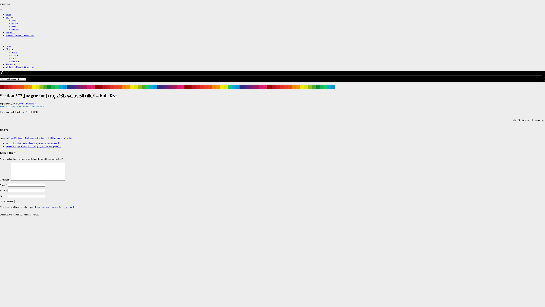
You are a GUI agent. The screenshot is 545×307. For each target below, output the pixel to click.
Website (3, 195)
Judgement (33, 137)
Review (14, 23)
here (22, 111)
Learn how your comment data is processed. (54, 207)
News (33, 103)
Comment (5, 179)
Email (3, 190)
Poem (13, 26)
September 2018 (45, 137)
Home (8, 14)
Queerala (21, 103)
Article (14, 20)
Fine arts (15, 29)
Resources (10, 32)
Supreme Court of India (63, 137)
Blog (8, 17)
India (28, 103)
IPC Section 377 (20, 137)
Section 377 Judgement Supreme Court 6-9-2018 (22, 106)
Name (3, 184)
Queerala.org (6, 3)
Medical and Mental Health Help (20, 35)
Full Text (9, 137)
